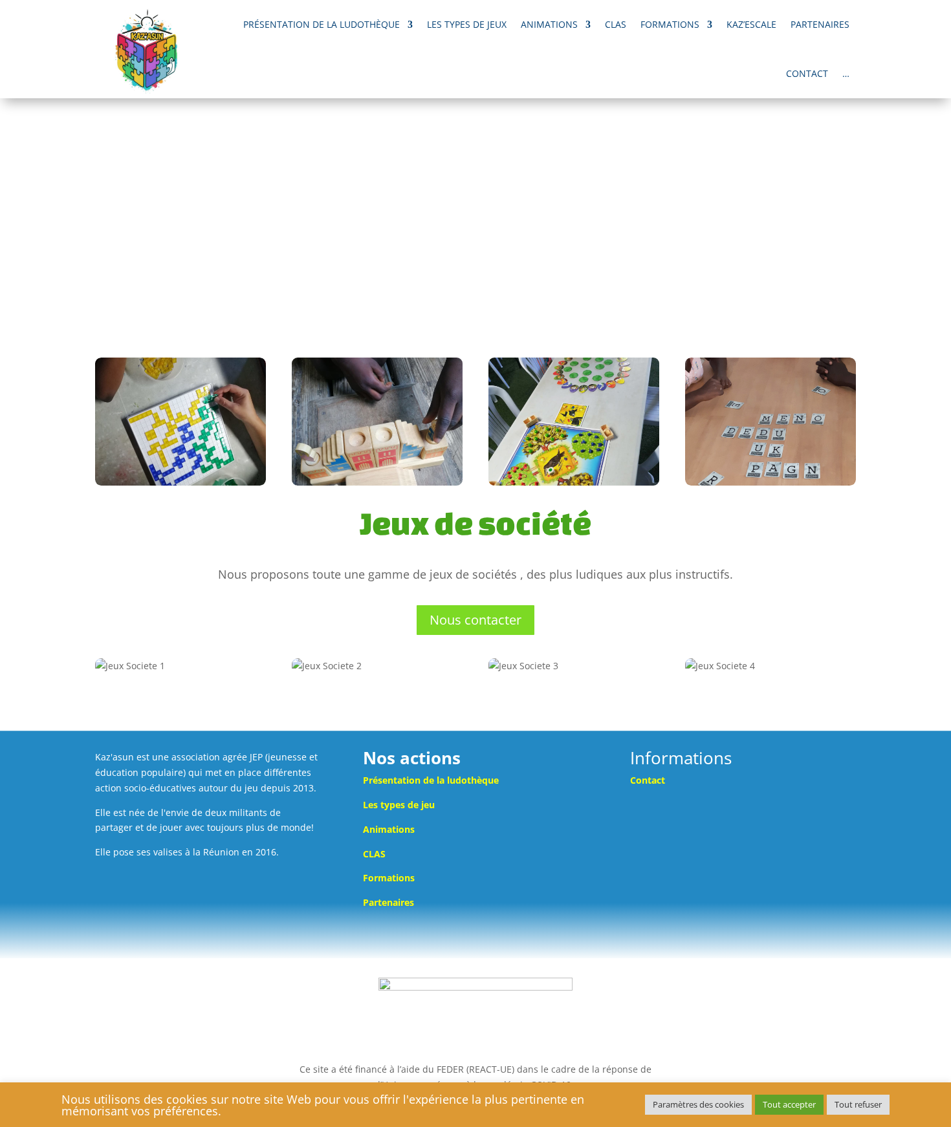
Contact (807, 73)
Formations (669, 24)
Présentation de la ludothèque (321, 24)
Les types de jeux (467, 24)
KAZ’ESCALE (751, 24)
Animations (549, 24)
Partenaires (820, 24)
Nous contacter (475, 619)
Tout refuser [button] (858, 1104)
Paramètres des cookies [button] (698, 1104)
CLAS (615, 24)
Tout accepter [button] (789, 1104)
